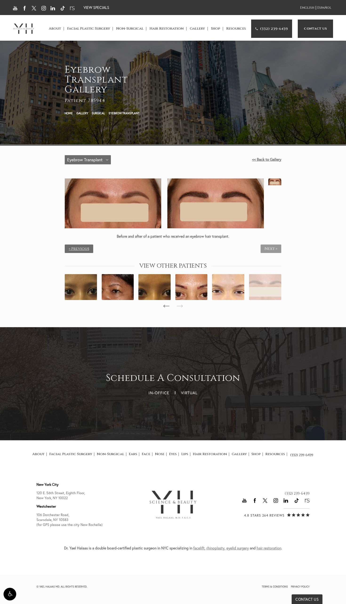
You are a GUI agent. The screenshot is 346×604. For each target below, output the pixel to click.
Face (146, 454)
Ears (133, 454)
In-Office (159, 392)
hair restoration (269, 548)
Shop (215, 28)
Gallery (197, 28)
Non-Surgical (129, 28)
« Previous (79, 249)
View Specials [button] (96, 7)
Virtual (189, 392)
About (55, 28)
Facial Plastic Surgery (88, 28)
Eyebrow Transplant (124, 113)
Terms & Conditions (275, 586)
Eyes (173, 454)
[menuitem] (271, 29)
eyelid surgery (237, 548)
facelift (199, 548)
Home (69, 113)
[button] (10, 594)
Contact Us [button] (307, 599)
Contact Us (315, 29)
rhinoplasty (215, 548)
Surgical (98, 113)
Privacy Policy (300, 586)
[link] (271, 29)
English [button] (307, 8)
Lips (184, 454)
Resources (236, 28)
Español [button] (324, 8)
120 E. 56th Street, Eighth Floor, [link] (60, 495)
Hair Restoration (166, 28)
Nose (159, 454)
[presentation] (166, 306)
